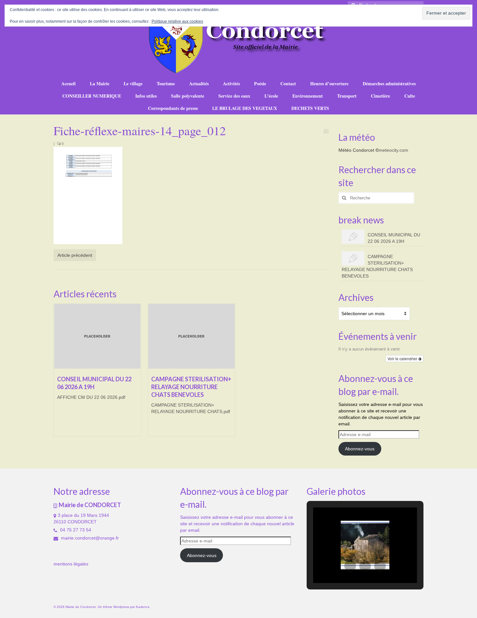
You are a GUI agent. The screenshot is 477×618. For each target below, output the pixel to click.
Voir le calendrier (402, 358)
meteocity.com (393, 150)
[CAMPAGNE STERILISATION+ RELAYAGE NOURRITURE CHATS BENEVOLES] (191, 336)
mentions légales (71, 563)
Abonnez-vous (359, 448)
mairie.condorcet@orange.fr (89, 538)
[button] (350, 566)
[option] (97, 373)
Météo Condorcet (356, 150)
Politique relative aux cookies (177, 21)
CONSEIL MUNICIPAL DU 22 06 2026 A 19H (394, 238)
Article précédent (74, 255)
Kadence (143, 607)
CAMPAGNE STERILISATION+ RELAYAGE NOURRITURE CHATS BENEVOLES (377, 266)
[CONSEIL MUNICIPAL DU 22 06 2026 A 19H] (97, 336)
